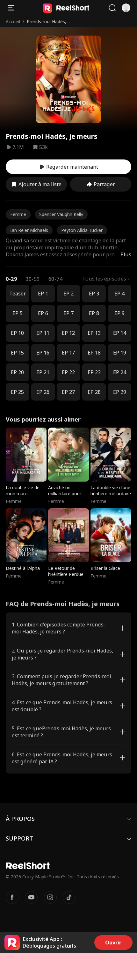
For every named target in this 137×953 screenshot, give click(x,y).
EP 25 (17, 392)
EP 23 (94, 372)
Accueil (13, 21)
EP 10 (17, 332)
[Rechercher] (112, 7)
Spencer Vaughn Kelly (61, 214)
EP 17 (68, 352)
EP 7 (68, 313)
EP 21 (42, 372)
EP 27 (68, 392)
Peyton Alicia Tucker (82, 230)
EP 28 (94, 392)
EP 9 (119, 313)
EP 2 (68, 293)
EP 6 (43, 313)
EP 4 (119, 293)
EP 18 (94, 352)
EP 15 (17, 352)
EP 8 (94, 313)
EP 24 (119, 372)
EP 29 (119, 392)
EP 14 (119, 332)
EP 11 (42, 332)
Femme (18, 214)
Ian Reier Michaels (29, 230)
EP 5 (17, 313)
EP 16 (42, 352)
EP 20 (17, 372)
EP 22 (68, 372)
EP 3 (94, 293)
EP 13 (94, 332)
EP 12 (68, 332)
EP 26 (42, 392)
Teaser (17, 293)
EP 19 (119, 352)
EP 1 (43, 293)
